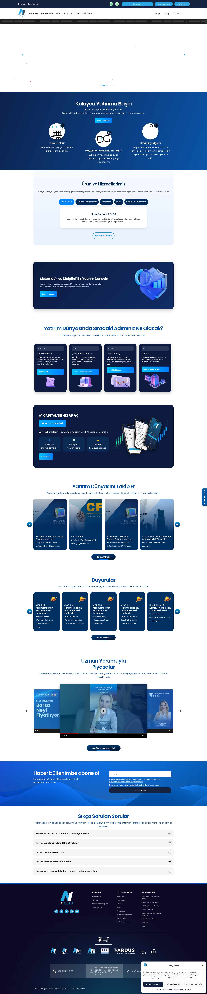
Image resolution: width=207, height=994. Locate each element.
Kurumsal (33, 13)
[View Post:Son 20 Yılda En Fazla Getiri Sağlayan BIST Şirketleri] (157, 515)
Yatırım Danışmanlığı (87, 201)
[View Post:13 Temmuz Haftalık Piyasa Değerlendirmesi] (200, 519)
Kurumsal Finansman (136, 201)
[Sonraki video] (181, 711)
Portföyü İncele (114, 370)
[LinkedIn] (67, 911)
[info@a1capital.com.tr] (127, 971)
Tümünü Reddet (173, 984)
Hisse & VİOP (66, 201)
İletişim (158, 13)
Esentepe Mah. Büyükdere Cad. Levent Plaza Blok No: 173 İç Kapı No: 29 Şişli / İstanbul (106, 971)
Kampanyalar (33, 4)
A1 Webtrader (182, 4)
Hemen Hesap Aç (103, 120)
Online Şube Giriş (164, 4)
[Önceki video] (26, 711)
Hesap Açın (46, 456)
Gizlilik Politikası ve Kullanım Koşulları (179, 989)
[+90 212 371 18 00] (54, 971)
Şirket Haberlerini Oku (83, 372)
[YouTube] (77, 911)
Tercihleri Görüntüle (194, 984)
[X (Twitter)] (61, 911)
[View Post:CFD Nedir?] (85, 515)
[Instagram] (56, 911)
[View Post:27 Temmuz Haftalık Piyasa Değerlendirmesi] (121, 515)
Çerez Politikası (161, 989)
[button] (203, 966)
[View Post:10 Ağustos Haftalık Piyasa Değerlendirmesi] (50, 515)
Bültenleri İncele (103, 235)
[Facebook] (72, 911)
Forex (118, 201)
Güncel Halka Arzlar (151, 369)
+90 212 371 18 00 (65, 971)
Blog (167, 13)
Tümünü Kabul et (153, 984)
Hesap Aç (136, 4)
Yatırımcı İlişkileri (84, 13)
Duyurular (22, 4)
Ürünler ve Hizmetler (50, 13)
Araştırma (68, 13)
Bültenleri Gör (44, 372)
